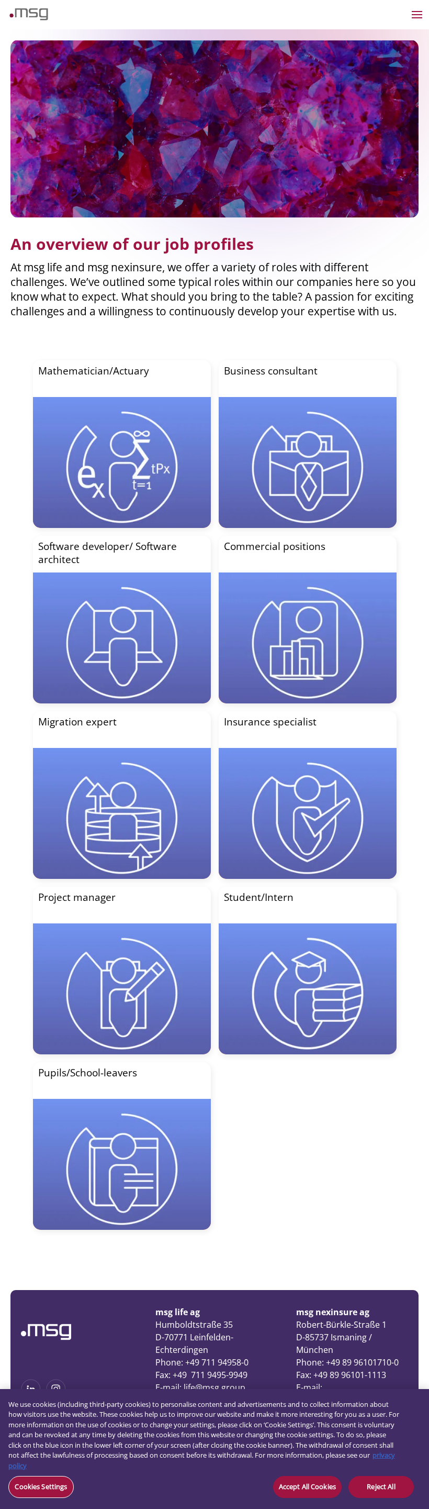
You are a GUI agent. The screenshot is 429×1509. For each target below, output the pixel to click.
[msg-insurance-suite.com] (29, 17)
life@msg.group (214, 1387)
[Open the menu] (417, 14)
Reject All (381, 1486)
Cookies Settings (41, 1486)
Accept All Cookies (307, 1486)
